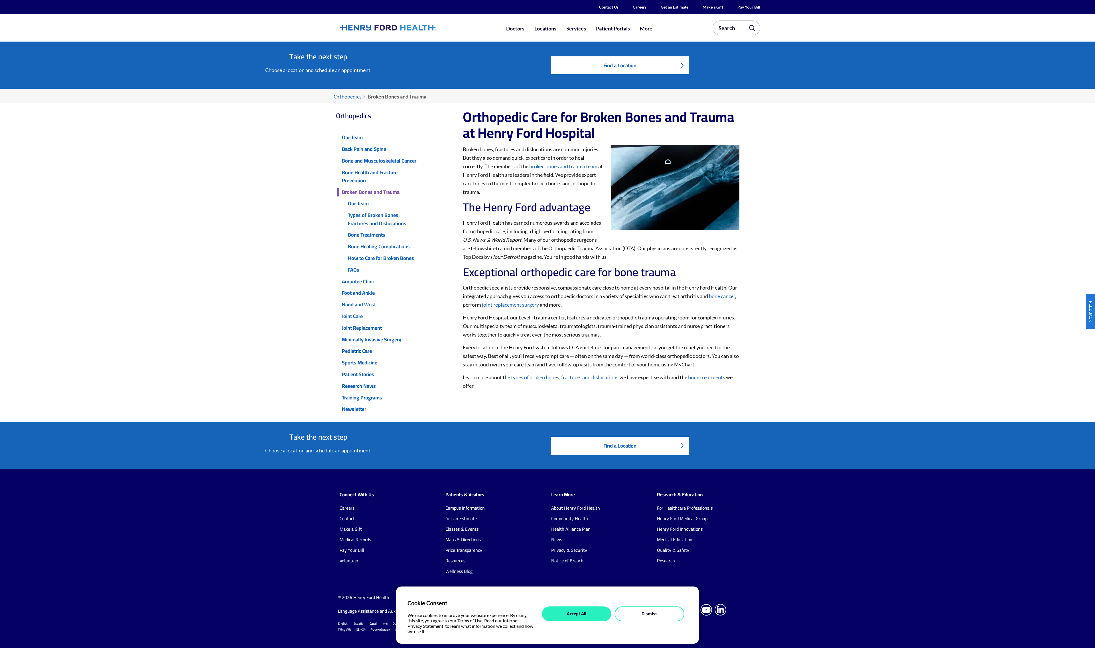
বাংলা (385, 623)
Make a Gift (713, 7)
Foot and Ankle (358, 293)
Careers (639, 7)
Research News (359, 386)
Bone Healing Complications (379, 247)
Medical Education (674, 539)
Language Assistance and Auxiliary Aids (376, 611)
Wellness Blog (459, 571)
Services (576, 28)
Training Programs (362, 398)
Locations (545, 28)
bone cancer (722, 296)
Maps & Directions (463, 539)
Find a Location (619, 65)
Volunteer (349, 560)
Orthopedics (348, 96)
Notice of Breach (567, 560)
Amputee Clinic (358, 282)
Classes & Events (461, 529)
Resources (455, 560)
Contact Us (609, 7)
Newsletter (354, 409)
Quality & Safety (673, 550)
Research (666, 560)
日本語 (361, 629)
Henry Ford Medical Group (682, 518)
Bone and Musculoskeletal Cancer (379, 161)
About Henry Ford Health (575, 508)
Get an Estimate (674, 7)
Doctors (515, 28)
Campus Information (465, 508)
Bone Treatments (366, 235)
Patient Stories (358, 374)
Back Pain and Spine (364, 149)
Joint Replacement (362, 328)
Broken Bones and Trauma (371, 192)
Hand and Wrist (359, 305)
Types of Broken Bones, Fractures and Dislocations (377, 219)
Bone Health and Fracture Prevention (370, 177)
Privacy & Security (569, 550)
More (646, 28)
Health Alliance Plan (571, 529)
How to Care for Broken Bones (381, 258)
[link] (409, 27)
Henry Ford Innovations (680, 529)
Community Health (569, 518)
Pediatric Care (357, 351)
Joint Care (352, 316)
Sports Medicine (359, 363)
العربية (374, 623)
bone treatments (706, 377)
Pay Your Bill (748, 7)
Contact (347, 518)
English (343, 623)
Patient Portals (613, 28)
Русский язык (380, 629)
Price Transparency (463, 550)
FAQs (353, 270)
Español (359, 623)
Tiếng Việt (344, 629)
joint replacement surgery (510, 305)
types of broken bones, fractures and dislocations (565, 377)
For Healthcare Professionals (685, 508)
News (556, 539)
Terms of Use (469, 620)
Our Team (352, 138)
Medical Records (355, 539)
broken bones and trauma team (563, 166)
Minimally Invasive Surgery (371, 340)
